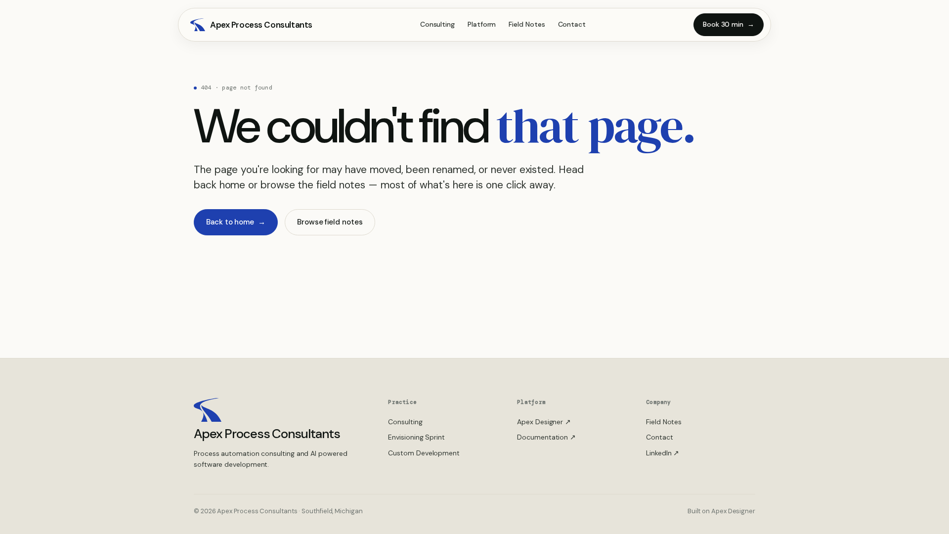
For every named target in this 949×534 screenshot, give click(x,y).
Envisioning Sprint (416, 437)
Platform (482, 24)
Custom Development (424, 452)
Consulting (437, 24)
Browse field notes (330, 222)
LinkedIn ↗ (662, 452)
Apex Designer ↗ (544, 421)
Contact (572, 24)
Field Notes (527, 24)
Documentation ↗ (546, 437)
